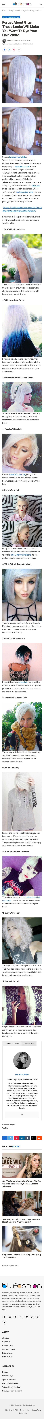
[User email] (22, 1115)
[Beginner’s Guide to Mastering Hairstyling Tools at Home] (22, 1239)
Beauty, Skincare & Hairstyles (12, 1391)
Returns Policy (7, 1353)
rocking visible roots (24, 192)
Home (4, 11)
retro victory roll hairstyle (21, 555)
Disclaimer (8, 1410)
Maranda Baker (12, 41)
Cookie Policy (36, 1410)
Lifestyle (5, 1372)
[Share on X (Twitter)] (9, 50)
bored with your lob (17, 474)
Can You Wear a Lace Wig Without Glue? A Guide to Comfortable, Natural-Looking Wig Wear (21, 1184)
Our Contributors (8, 1349)
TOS (16, 1410)
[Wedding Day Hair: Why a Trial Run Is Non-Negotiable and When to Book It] (22, 1203)
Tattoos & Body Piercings (11, 1387)
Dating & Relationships (10, 1383)
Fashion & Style (7, 1376)
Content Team (7, 1345)
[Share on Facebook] (4, 50)
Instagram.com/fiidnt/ (18, 157)
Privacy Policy (24, 1410)
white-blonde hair (22, 166)
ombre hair (22, 682)
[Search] (40, 3)
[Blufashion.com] (22, 3)
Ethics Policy (23, 1413)
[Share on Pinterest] (14, 50)
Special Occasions (9, 1380)
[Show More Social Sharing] (19, 50)
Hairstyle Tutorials (14, 11)
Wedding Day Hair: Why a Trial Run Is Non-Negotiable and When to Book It (21, 1220)
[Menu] (3, 3)
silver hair (36, 185)
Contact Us (6, 1342)
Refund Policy (7, 1357)
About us (5, 1338)
